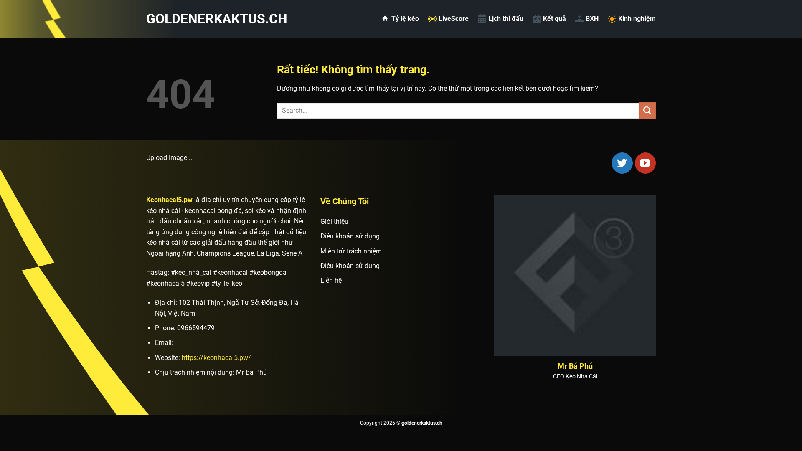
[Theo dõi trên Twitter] (622, 162)
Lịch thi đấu (505, 19)
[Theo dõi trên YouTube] (645, 162)
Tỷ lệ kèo (405, 19)
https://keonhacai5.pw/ (216, 358)
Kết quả (554, 19)
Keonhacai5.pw (169, 200)
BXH (592, 19)
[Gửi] (647, 110)
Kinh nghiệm (637, 19)
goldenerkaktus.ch (188, 18)
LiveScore (454, 19)
